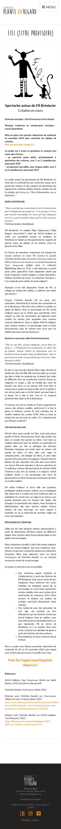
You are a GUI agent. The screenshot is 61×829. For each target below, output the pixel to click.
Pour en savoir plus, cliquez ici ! (19, 144)
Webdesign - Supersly (30, 820)
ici (15, 195)
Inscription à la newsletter (30, 799)
